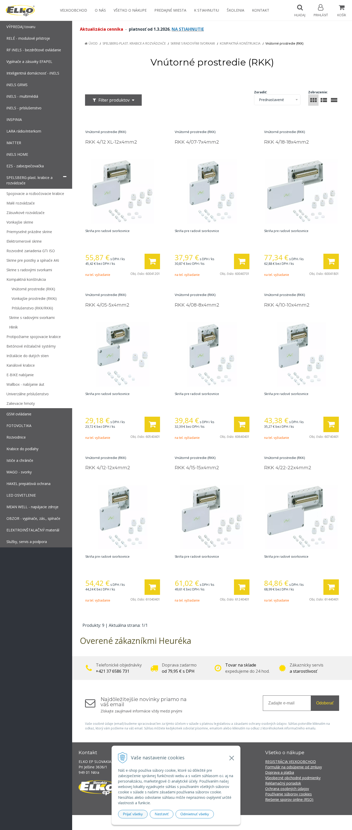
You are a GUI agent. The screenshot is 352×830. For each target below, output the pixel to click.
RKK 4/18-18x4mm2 (286, 142)
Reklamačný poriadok (283, 783)
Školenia (235, 10)
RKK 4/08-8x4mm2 (197, 305)
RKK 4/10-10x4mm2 (286, 305)
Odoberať (325, 703)
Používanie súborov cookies (288, 794)
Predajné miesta (170, 10)
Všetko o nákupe (130, 10)
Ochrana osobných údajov (287, 788)
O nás (100, 10)
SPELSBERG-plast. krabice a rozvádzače (134, 43)
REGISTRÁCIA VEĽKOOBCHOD (290, 761)
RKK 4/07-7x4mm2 (197, 142)
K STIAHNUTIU (206, 10)
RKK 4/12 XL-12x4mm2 (111, 142)
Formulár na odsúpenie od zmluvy (293, 767)
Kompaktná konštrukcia (240, 43)
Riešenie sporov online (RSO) (289, 799)
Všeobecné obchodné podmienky (293, 777)
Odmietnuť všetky (194, 814)
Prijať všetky (133, 814)
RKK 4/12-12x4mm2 (107, 468)
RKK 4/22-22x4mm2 (287, 468)
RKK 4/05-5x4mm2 (107, 305)
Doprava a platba (279, 772)
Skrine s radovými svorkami (193, 43)
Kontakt (260, 10)
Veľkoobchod (73, 10)
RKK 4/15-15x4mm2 (197, 468)
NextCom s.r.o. (268, 822)
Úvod (93, 43)
